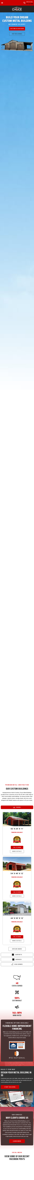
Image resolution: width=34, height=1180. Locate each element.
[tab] (17, 807)
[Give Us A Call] (24, 3)
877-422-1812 (29, 4)
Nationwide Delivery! (17, 24)
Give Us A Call (29, 2)
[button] (2, 3)
